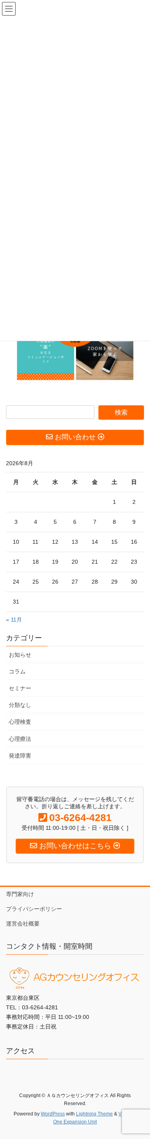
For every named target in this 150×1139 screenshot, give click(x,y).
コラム (17, 671)
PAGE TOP (138, 1097)
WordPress (53, 1114)
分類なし (20, 705)
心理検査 (20, 722)
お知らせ (20, 654)
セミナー (20, 688)
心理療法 (20, 739)
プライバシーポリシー (34, 909)
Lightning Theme (94, 1114)
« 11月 (14, 619)
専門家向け (20, 894)
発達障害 (20, 755)
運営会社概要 (23, 923)
